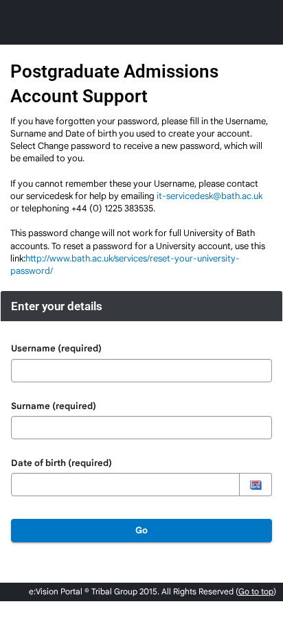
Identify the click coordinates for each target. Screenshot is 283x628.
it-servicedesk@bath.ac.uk (209, 196)
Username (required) (56, 348)
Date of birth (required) (61, 463)
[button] (255, 484)
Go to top (255, 591)
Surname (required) (53, 406)
